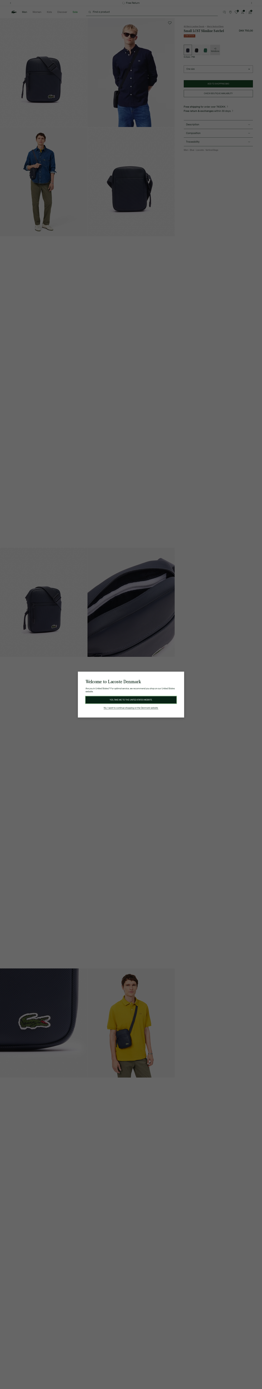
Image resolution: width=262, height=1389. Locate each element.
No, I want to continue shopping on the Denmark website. (131, 708)
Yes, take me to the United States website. (131, 700)
